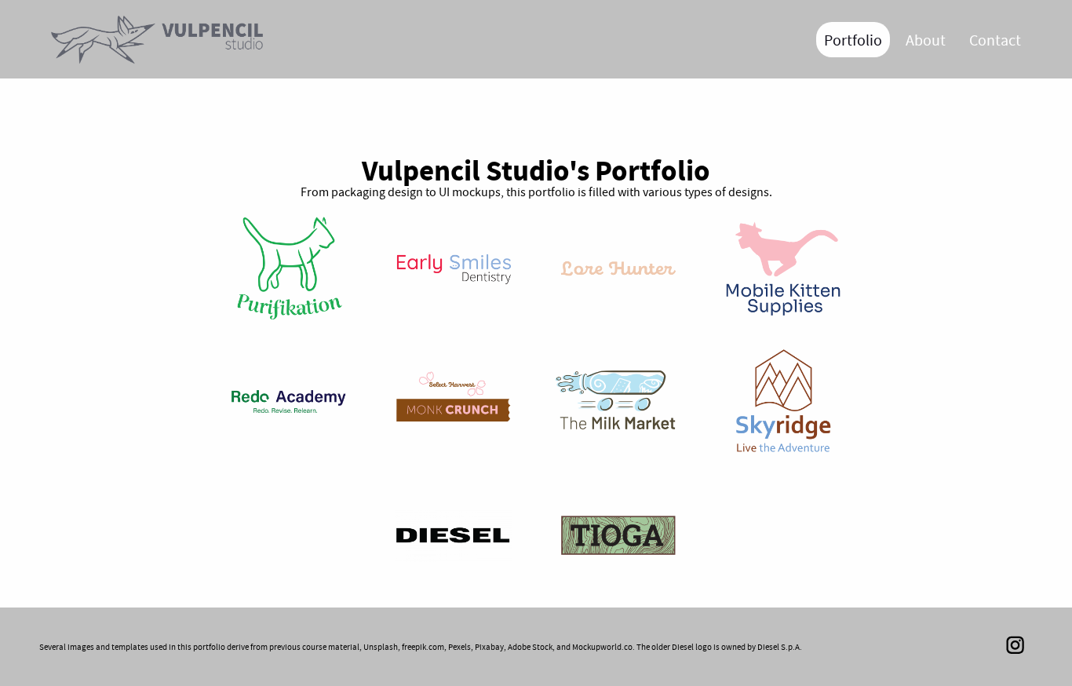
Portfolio (853, 39)
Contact (995, 39)
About (926, 39)
